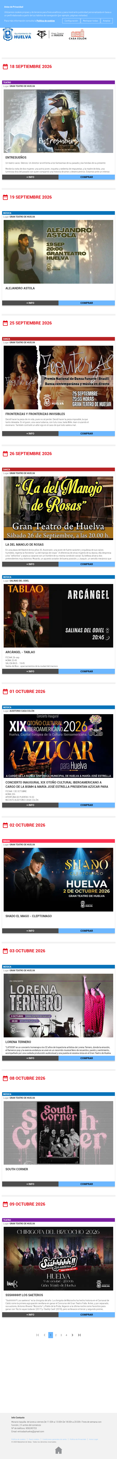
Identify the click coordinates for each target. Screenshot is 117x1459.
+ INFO (30, 177)
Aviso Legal (93, 1439)
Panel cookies (34, 1439)
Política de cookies (46, 21)
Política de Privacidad (78, 1439)
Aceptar (106, 21)
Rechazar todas (90, 21)
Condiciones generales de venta (55, 1439)
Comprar (86, 177)
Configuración (71, 21)
